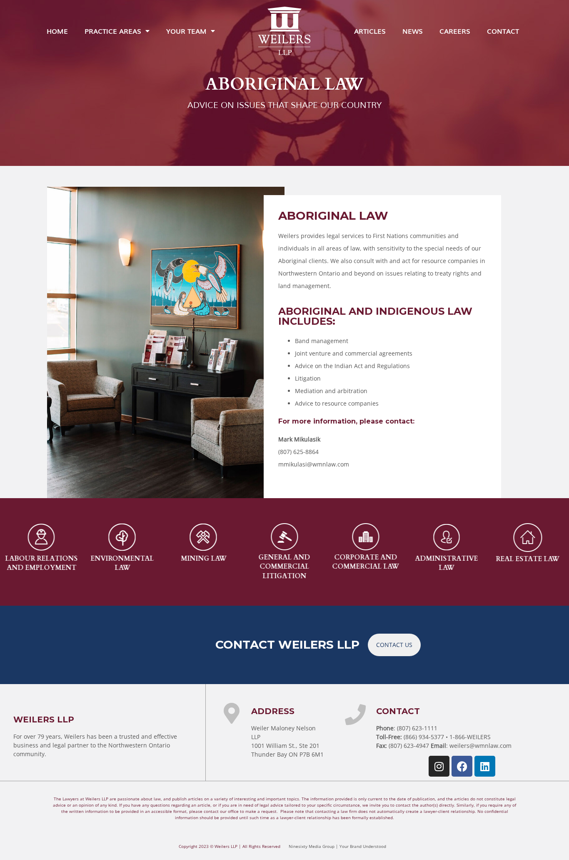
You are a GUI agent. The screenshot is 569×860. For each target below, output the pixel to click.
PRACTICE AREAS (113, 31)
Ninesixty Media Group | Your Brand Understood (337, 846)
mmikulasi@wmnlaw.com (313, 464)
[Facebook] (462, 766)
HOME (57, 31)
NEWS (412, 31)
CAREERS (454, 31)
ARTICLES (370, 31)
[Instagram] (439, 766)
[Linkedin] (484, 766)
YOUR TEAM (186, 31)
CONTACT (503, 31)
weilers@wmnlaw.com (480, 746)
